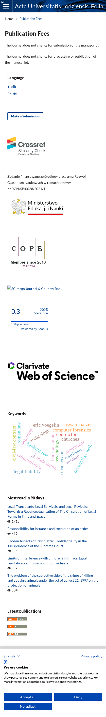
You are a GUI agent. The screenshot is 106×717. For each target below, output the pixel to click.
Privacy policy (91, 656)
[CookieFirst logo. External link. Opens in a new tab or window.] (5, 662)
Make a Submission (25, 116)
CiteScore (40, 311)
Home (9, 19)
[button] (12, 656)
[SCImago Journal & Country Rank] (34, 289)
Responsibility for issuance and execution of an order (47, 528)
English (12, 86)
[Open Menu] (6, 6)
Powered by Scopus (34, 329)
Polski (12, 94)
